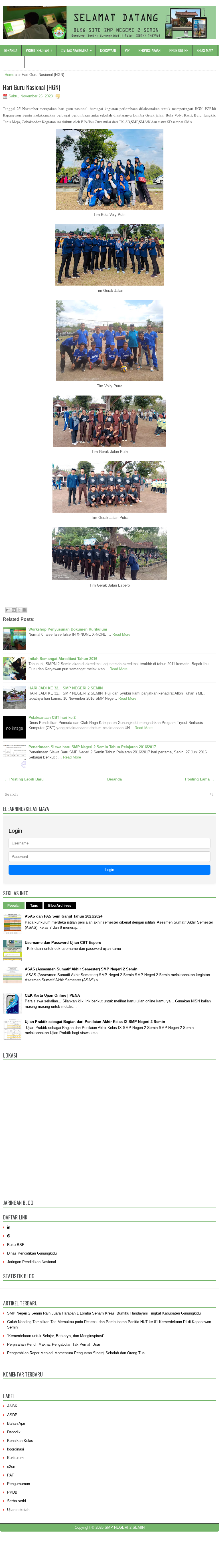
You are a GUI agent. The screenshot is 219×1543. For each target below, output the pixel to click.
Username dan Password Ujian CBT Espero (63, 942)
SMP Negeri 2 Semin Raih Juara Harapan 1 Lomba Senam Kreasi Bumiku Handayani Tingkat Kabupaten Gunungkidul (104, 1313)
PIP (127, 50)
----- (95, 1535)
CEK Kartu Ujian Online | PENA (52, 995)
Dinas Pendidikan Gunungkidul (32, 1253)
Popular (13, 906)
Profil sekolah (39, 50)
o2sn (11, 1466)
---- (80, 1535)
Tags (34, 906)
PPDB (12, 1492)
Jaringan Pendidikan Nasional (31, 1262)
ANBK (12, 1406)
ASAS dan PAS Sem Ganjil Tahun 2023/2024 (63, 916)
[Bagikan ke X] (19, 610)
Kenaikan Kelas (20, 1440)
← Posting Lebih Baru (24, 779)
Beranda (10, 50)
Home (9, 75)
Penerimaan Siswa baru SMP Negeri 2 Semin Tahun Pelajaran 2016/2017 (92, 747)
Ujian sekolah (18, 1510)
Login (109, 870)
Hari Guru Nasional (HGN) (31, 87)
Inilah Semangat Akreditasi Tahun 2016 (63, 659)
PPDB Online (178, 50)
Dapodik (14, 1432)
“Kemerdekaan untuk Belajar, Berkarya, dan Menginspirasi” (55, 1336)
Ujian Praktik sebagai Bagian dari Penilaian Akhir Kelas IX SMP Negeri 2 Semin (95, 1022)
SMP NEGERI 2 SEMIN (125, 1527)
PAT (10, 1475)
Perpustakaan (150, 50)
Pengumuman (18, 1484)
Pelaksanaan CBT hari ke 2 (52, 717)
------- (139, 1535)
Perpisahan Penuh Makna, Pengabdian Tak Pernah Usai (53, 1344)
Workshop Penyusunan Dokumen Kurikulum (68, 629)
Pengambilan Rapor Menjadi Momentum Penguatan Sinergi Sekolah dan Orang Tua (76, 1353)
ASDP (12, 1415)
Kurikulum (15, 1458)
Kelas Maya (205, 50)
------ (113, 1535)
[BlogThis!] (14, 610)
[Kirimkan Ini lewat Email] (8, 610)
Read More (121, 634)
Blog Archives (59, 906)
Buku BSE (16, 1245)
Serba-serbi (16, 1501)
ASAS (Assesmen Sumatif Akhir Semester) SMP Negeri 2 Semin (81, 969)
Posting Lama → (199, 779)
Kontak (34, 62)
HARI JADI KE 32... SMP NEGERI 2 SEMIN (66, 688)
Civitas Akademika (76, 50)
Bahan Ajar (16, 1423)
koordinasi (15, 1449)
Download (12, 62)
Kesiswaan (108, 50)
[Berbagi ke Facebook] (24, 610)
